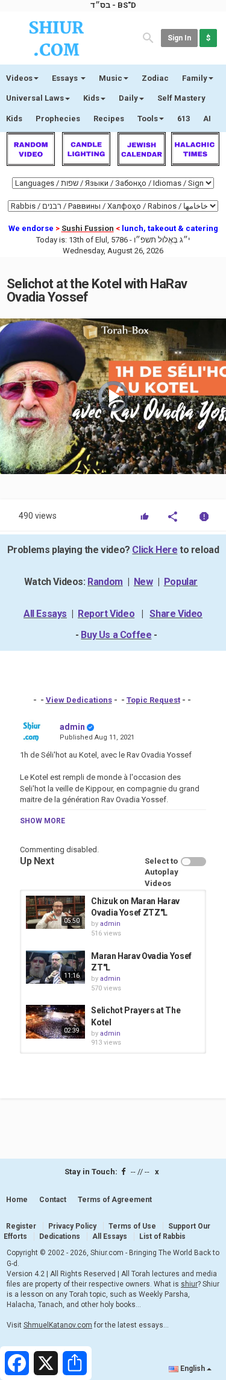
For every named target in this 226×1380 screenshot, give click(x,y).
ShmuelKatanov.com (58, 1325)
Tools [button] (147, 118)
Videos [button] (19, 78)
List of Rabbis (162, 1236)
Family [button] (194, 78)
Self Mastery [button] (181, 98)
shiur (189, 1284)
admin (72, 727)
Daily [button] (128, 98)
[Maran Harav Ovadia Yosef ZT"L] (55, 967)
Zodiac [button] (155, 78)
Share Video (175, 613)
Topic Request (153, 699)
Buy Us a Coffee (116, 635)
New (143, 581)
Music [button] (110, 78)
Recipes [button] (108, 118)
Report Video (106, 613)
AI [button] (207, 118)
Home (17, 1199)
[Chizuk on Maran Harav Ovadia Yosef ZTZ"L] (55, 912)
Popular (181, 581)
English (192, 1368)
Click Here (154, 549)
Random (105, 581)
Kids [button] (91, 98)
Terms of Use (132, 1226)
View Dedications (79, 699)
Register (21, 1226)
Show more (42, 821)
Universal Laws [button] (35, 98)
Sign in (179, 38)
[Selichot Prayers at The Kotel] (55, 1021)
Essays (66, 78)
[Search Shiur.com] (148, 37)
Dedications (59, 1236)
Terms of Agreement (115, 1199)
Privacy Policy (72, 1226)
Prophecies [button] (58, 118)
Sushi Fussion (87, 228)
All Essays (45, 613)
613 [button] (183, 118)
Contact (52, 1199)
